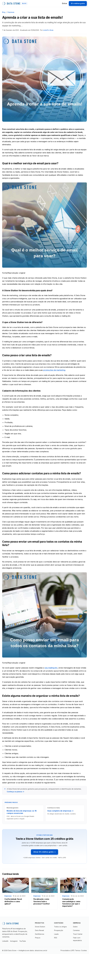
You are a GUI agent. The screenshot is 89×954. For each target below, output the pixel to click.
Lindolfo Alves (48, 30)
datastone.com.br (41, 950)
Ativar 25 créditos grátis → (44, 852)
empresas (11, 12)
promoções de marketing (54, 370)
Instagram (14, 941)
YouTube (22, 941)
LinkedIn (5, 941)
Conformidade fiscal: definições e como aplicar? (13, 901)
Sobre (75, 927)
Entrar (64, 3)
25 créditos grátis (78, 3)
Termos (77, 950)
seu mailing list (51, 668)
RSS (55, 938)
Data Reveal (39, 930)
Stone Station (40, 927)
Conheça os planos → (15, 792)
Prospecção (58, 930)
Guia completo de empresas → (60, 811)
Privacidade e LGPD (67, 950)
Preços (37, 938)
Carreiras (76, 930)
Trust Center (77, 934)
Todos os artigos (60, 927)
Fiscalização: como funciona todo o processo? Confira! (41, 901)
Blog (3, 12)
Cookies (84, 950)
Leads (56, 934)
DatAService (39, 934)
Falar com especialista (77, 939)
